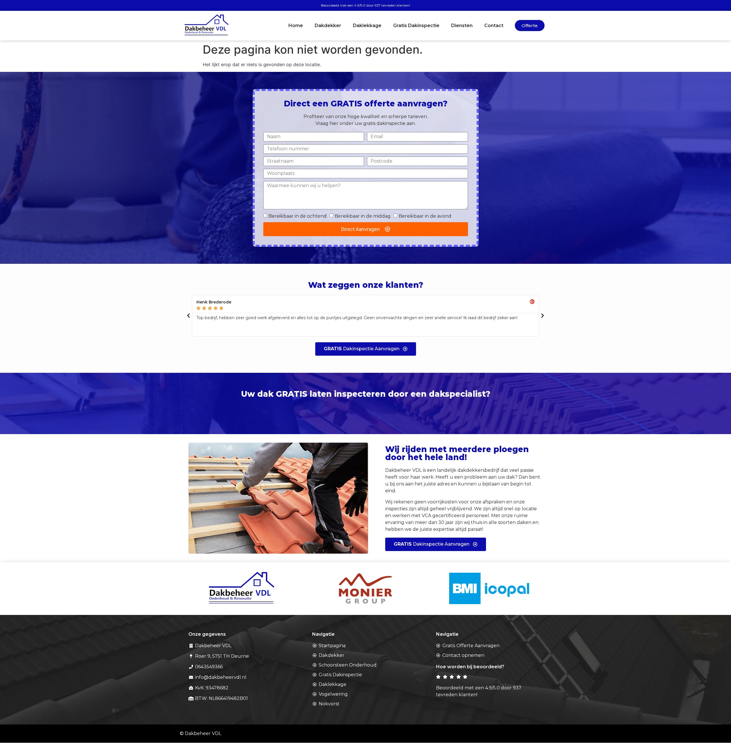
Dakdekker (328, 25)
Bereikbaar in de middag (363, 216)
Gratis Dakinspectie (416, 25)
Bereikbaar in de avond (425, 216)
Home (295, 25)
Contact (493, 25)
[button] (188, 316)
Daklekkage (367, 25)
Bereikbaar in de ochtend (297, 216)
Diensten (462, 25)
